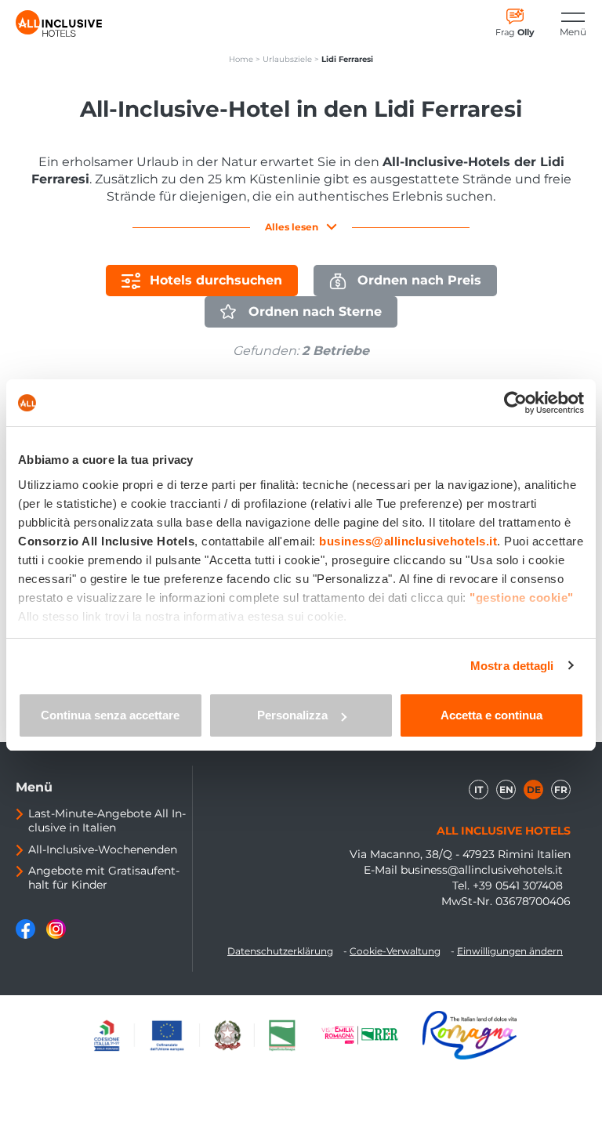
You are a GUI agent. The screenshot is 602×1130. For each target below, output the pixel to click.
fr (561, 789)
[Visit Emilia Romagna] (367, 1035)
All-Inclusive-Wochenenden (102, 849)
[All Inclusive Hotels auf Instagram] (56, 935)
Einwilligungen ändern (510, 951)
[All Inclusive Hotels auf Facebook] (27, 935)
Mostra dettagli (512, 665)
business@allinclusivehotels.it (482, 870)
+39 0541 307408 (518, 885)
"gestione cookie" (522, 597)
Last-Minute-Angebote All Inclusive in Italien (107, 820)
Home (241, 59)
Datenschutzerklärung (280, 951)
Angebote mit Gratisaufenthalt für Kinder (104, 878)
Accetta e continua (491, 715)
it (478, 789)
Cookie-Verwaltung (395, 951)
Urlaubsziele (287, 59)
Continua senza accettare (110, 715)
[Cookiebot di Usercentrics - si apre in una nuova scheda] (515, 403)
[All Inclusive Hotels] (59, 23)
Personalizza (292, 715)
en (506, 789)
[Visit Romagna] (469, 1035)
